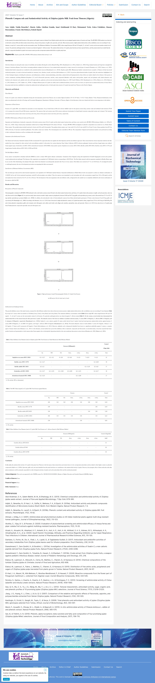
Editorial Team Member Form (133, 130)
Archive (50, 5)
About (40, 5)
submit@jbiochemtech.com (69, 640)
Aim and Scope (62, 5)
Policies (110, 5)
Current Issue (133, 116)
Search (147, 5)
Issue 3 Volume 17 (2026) (133, 181)
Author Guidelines (79, 5)
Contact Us (136, 5)
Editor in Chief (65, 667)
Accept (6, 679)
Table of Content (133, 121)
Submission (123, 5)
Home (32, 5)
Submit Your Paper (133, 111)
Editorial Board (95, 5)
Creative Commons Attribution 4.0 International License (96, 677)
